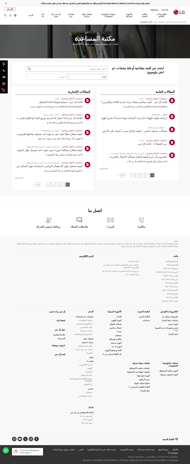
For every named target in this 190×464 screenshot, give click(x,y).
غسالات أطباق (116, 324)
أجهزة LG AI (117, 346)
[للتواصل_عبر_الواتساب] (6, 450)
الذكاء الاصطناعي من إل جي (81, 412)
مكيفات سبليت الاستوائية (139, 368)
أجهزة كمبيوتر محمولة (169, 374)
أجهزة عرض (173, 324)
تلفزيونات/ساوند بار (170, 316)
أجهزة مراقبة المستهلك (168, 371)
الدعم (90, 311)
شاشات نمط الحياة (170, 320)
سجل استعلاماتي (85, 396)
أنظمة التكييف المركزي (140, 387)
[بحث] (5, 15)
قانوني (81, 449)
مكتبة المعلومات (85, 320)
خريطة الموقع (163, 449)
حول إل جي (60, 329)
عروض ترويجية (58, 345)
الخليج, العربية (168, 439)
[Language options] (15, 15)
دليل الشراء (173, 334)
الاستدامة (61, 338)
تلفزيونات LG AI (86, 416)
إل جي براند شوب (57, 311)
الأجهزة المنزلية (115, 311)
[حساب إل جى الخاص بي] (10, 15)
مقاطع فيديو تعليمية (84, 323)
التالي (118, 175)
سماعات (146, 320)
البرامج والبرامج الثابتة (83, 334)
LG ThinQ (61, 320)
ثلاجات (119, 316)
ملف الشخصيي (86, 327)
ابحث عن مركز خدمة (83, 349)
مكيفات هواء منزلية (141, 363)
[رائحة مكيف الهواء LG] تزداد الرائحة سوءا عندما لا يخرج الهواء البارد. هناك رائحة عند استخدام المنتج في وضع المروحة (104, 118)
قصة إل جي (60, 354)
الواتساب (88, 371)
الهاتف (89, 368)
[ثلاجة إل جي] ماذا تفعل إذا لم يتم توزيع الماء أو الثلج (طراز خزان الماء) (44, 118)
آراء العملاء (87, 384)
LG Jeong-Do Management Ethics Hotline (29, 451)
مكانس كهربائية (115, 339)
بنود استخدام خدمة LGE (145, 449)
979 (122, 175)
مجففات (118, 335)
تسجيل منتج (88, 338)
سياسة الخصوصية (126, 449)
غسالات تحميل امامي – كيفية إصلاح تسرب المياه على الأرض (134, 130)
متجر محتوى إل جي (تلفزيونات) (166, 329)
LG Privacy (174, 453)
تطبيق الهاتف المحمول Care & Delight (80, 379)
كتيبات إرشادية (86, 330)
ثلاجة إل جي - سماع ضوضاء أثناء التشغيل (61, 102)
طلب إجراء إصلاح (85, 346)
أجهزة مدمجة (116, 343)
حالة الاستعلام (86, 375)
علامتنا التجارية (59, 334)
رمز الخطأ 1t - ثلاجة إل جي (152, 143)
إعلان (91, 357)
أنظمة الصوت (143, 311)
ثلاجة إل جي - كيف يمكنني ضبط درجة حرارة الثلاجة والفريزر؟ (134, 102)
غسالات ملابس (116, 328)
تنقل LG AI (88, 423)
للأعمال (10, 9)
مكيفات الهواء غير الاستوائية (138, 372)
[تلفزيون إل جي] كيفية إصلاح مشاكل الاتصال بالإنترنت (138, 156)
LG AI (90, 407)
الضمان (89, 353)
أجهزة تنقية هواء (143, 375)
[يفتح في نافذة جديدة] (36, 439)
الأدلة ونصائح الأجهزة (113, 350)
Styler (119, 331)
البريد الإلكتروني (86, 256)
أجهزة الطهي (116, 320)
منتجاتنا (89, 392)
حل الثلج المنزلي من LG (112, 354)
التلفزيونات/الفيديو (169, 311)
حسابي (90, 388)
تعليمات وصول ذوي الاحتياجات (63, 449)
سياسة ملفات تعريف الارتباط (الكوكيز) (101, 449)
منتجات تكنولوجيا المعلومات (170, 364)
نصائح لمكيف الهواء (142, 383)
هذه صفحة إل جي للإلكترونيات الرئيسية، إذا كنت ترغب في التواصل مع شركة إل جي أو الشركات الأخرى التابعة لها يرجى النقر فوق (130, 460)
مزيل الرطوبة (144, 379)
